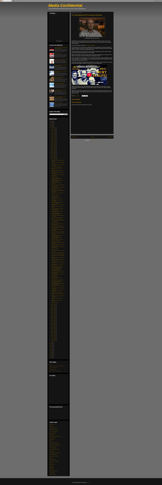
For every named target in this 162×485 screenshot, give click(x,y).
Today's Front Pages (52, 474)
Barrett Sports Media (52, 432)
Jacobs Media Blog (52, 447)
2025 (51, 122)
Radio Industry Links (52, 369)
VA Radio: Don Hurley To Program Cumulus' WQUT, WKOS (56, 268)
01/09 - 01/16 (53, 339)
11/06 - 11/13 (53, 137)
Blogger (87, 482)
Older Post (110, 136)
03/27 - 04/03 (53, 324)
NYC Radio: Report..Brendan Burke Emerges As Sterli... (57, 211)
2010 (51, 357)
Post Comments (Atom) (94, 140)
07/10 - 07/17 (53, 305)
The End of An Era (58, 53)
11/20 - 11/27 (53, 134)
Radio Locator (51, 462)
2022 (51, 126)
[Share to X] (84, 96)
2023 (51, 125)
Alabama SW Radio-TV (53, 427)
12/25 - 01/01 (53, 127)
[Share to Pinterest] (87, 96)
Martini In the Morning (53, 454)
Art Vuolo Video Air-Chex (53, 431)
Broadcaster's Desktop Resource (54, 436)
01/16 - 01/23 (53, 338)
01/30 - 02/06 (53, 335)
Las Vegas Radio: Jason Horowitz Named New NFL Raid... (56, 213)
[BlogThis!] (83, 96)
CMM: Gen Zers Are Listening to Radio (61, 59)
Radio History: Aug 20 (58, 102)
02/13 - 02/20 (53, 332)
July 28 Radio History (54, 222)
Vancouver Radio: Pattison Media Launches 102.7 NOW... (56, 270)
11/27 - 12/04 (53, 133)
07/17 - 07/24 (53, 304)
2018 (51, 346)
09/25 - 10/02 (53, 145)
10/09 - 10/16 (53, 142)
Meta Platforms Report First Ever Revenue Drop (56, 198)
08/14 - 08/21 (53, 153)
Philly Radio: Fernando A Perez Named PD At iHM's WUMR (57, 284)
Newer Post (74, 136)
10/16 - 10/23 (53, 141)
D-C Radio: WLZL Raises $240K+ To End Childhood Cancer (58, 220)
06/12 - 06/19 (53, 309)
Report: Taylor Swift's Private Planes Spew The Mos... (57, 171)
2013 (51, 353)
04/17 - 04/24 (53, 320)
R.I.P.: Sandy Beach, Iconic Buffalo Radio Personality (60, 90)
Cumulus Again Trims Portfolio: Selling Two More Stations (60, 83)
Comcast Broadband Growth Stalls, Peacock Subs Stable (57, 202)
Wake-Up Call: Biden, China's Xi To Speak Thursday (57, 238)
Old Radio (51, 457)
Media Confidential (65, 5)
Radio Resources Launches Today (57, 292)
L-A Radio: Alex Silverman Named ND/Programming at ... (56, 179)
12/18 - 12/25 (53, 129)
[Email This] (82, 96)
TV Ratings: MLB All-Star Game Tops (57, 239)
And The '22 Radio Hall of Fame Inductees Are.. (56, 278)
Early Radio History (52, 437)
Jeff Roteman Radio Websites (54, 449)
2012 (51, 354)
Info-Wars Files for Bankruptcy (56, 166)
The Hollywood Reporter (90, 45)
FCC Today (51, 441)
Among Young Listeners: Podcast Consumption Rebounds (56, 282)
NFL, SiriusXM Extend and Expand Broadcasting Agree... (57, 236)
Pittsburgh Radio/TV (52, 459)
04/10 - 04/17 (53, 321)
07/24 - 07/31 (53, 157)
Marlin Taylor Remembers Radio (54, 452)
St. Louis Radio (52, 472)
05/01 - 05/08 (53, 317)
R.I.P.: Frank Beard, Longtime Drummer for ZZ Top (59, 77)
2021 (51, 342)
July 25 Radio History (54, 302)
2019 (51, 345)
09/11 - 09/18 (53, 148)
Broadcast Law (51, 434)
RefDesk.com (51, 469)
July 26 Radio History (54, 276)
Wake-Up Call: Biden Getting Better (57, 266)
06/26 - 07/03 (53, 308)
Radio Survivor (51, 464)
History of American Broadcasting (55, 444)
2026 (51, 121)
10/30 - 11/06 (53, 138)
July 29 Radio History (54, 196)
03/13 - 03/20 (53, 327)
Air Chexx (51, 426)
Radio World (51, 467)
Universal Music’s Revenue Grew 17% (57, 217)
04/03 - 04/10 (53, 323)
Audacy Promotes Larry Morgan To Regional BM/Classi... (57, 181)
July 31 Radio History (54, 158)
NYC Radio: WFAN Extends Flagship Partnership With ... (57, 209)
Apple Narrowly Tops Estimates (56, 189)
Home (92, 136)
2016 (51, 349)
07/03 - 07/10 (53, 306)
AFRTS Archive (52, 424)
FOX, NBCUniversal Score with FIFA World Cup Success (61, 65)
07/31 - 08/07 (53, 156)
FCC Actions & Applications (53, 367)
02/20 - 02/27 (53, 331)
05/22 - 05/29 (53, 313)
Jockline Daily (51, 451)
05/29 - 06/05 (53, 312)
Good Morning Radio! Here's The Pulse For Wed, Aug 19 (60, 97)
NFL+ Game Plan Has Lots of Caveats (57, 231)
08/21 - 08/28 (53, 152)
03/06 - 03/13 (53, 328)
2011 (51, 356)
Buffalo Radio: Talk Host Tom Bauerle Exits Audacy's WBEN (61, 48)
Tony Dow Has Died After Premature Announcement (57, 224)
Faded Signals (51, 439)
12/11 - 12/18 (53, 130)
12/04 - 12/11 (53, 131)
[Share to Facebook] (86, 96)
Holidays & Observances (53, 446)
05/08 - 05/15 (53, 316)
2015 (51, 350)
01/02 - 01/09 (53, 340)
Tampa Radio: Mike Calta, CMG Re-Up (57, 252)
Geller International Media (53, 442)
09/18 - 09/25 (53, 146)
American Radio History (53, 429)
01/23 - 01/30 (53, 336)
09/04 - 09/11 (53, 149)
